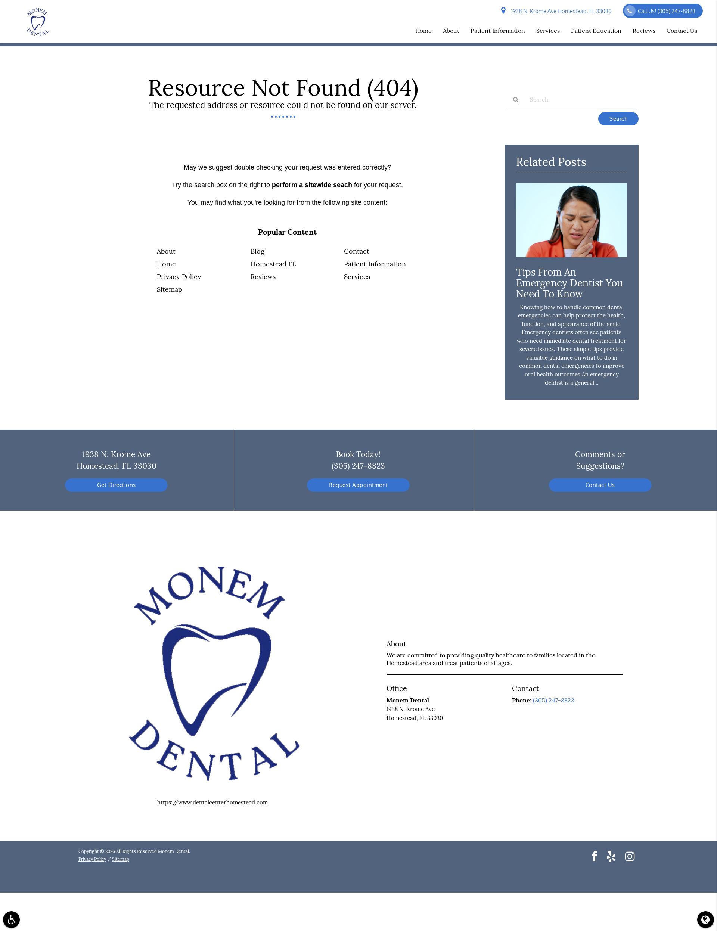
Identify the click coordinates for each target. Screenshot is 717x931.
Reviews (263, 276)
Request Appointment (358, 484)
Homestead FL (273, 264)
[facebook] (594, 855)
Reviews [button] (644, 30)
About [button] (451, 30)
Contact (356, 251)
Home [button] (423, 30)
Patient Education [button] (596, 30)
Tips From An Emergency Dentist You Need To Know (569, 283)
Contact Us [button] (682, 30)
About (166, 251)
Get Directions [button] (116, 484)
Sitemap (169, 289)
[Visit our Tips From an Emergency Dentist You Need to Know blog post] (571, 259)
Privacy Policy (179, 276)
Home (166, 264)
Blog (257, 251)
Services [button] (548, 30)
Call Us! (666, 11)
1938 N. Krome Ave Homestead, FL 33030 (560, 11)
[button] (11, 919)
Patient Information (375, 264)
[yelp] (611, 855)
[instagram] (630, 855)
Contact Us (600, 484)
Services (357, 276)
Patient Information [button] (498, 30)
